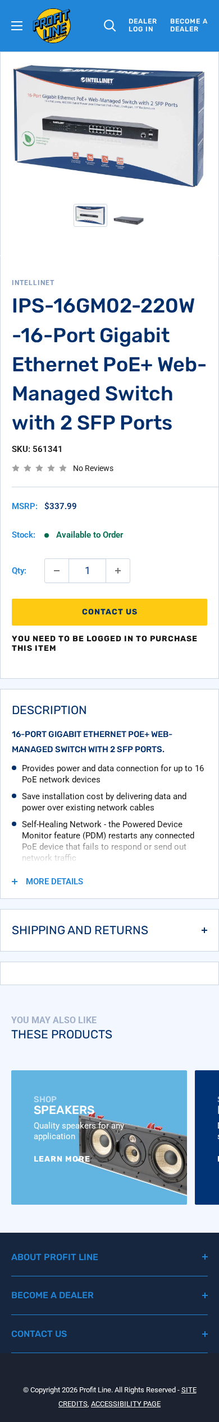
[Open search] (110, 26)
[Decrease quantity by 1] (57, 570)
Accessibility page (126, 1404)
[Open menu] (16, 25)
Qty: (19, 571)
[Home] (52, 26)
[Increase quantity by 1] (118, 570)
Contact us (110, 612)
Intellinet (33, 283)
